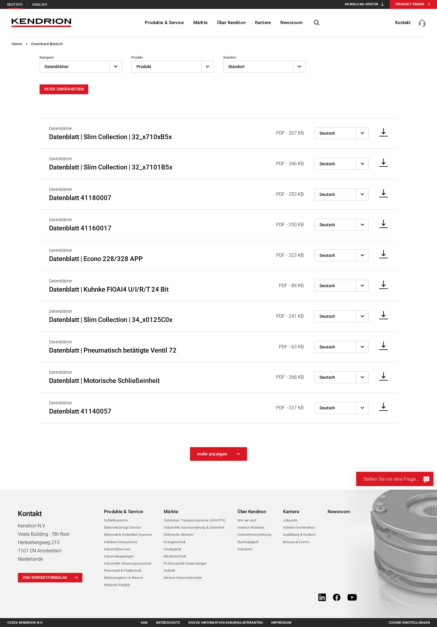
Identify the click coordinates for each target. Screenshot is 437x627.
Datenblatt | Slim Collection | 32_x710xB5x (110, 137)
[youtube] (352, 597)
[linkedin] (322, 597)
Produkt (137, 57)
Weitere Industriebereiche (183, 578)
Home (17, 44)
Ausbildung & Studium (299, 535)
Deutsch (15, 5)
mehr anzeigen (212, 454)
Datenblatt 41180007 (80, 198)
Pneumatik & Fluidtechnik (122, 571)
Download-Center (361, 4)
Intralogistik (172, 549)
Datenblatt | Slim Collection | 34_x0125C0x (110, 319)
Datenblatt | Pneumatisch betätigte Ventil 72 (113, 350)
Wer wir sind (247, 520)
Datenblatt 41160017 (80, 228)
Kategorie (47, 57)
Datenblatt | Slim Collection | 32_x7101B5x (110, 167)
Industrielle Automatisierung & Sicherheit (194, 527)
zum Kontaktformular (45, 578)
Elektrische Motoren (179, 535)
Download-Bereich (47, 44)
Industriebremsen (117, 549)
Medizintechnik (175, 556)
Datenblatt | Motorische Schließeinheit (104, 380)
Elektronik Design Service (122, 527)
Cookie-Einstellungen (409, 623)
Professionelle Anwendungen (185, 563)
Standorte (245, 549)
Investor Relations (251, 527)
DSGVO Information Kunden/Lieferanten (225, 623)
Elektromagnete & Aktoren (123, 578)
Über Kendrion (252, 511)
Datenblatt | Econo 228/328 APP (96, 259)
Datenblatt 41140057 (80, 411)
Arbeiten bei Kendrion (299, 527)
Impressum (281, 623)
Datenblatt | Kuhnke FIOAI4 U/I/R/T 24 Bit (109, 289)
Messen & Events (296, 542)
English (39, 5)
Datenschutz (168, 623)
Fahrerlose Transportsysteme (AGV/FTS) (195, 520)
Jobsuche (290, 520)
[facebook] (336, 597)
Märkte (171, 511)
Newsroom (339, 511)
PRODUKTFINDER (117, 585)
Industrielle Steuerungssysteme (127, 563)
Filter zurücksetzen (64, 89)
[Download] (381, 132)
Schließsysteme (116, 520)
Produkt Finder (410, 4)
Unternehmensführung (254, 535)
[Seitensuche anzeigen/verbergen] (316, 23)
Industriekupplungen (119, 556)
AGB (144, 623)
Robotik (169, 571)
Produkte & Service (123, 511)
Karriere (291, 511)
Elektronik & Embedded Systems (128, 535)
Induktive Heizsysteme (120, 542)
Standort (229, 57)
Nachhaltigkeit (248, 542)
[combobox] (81, 67)
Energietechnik (175, 542)
